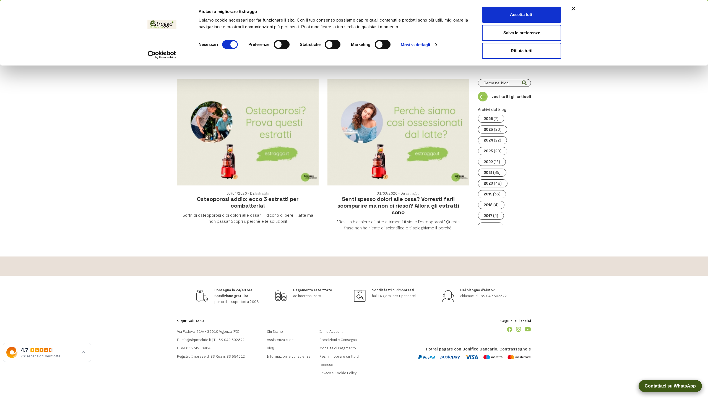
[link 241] (518, 329)
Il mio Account (331, 331)
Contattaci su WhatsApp (670, 386)
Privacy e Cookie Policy (337, 373)
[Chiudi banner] (573, 9)
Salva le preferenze (521, 32)
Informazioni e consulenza (288, 356)
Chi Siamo (275, 331)
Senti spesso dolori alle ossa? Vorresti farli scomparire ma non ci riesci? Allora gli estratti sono (398, 206)
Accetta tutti (521, 14)
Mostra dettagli (415, 44)
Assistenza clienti (281, 339)
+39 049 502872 (493, 296)
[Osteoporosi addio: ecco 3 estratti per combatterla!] (248, 132)
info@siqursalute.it (196, 339)
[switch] (282, 44)
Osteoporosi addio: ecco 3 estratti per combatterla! (248, 202)
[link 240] (509, 329)
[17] (524, 83)
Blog (270, 348)
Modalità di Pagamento (337, 348)
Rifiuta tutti (521, 50)
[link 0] (162, 55)
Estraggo (262, 193)
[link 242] (528, 329)
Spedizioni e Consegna (338, 339)
